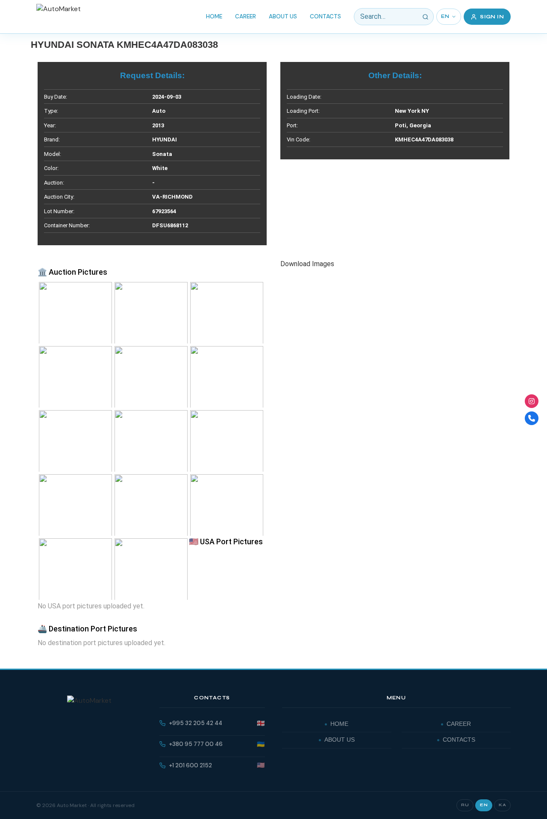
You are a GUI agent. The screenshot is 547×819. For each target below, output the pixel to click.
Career (245, 16)
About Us (283, 16)
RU (465, 804)
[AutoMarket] (58, 16)
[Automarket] (531, 401)
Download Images (307, 264)
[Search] (425, 17)
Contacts (325, 16)
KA (502, 804)
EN (445, 16)
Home (214, 16)
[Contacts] (531, 418)
